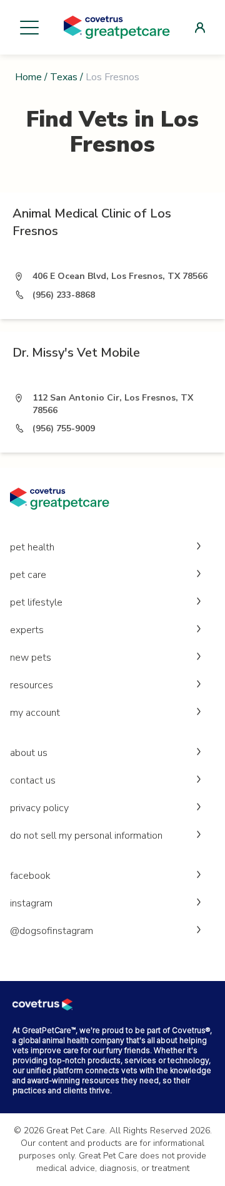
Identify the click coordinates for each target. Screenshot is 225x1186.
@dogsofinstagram (51, 931)
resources (31, 685)
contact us (33, 780)
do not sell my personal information (86, 835)
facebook (30, 876)
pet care (28, 575)
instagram (31, 903)
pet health (32, 547)
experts (27, 630)
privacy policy (39, 808)
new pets (30, 657)
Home (28, 77)
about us (29, 753)
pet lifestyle (36, 602)
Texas (64, 77)
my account (35, 713)
